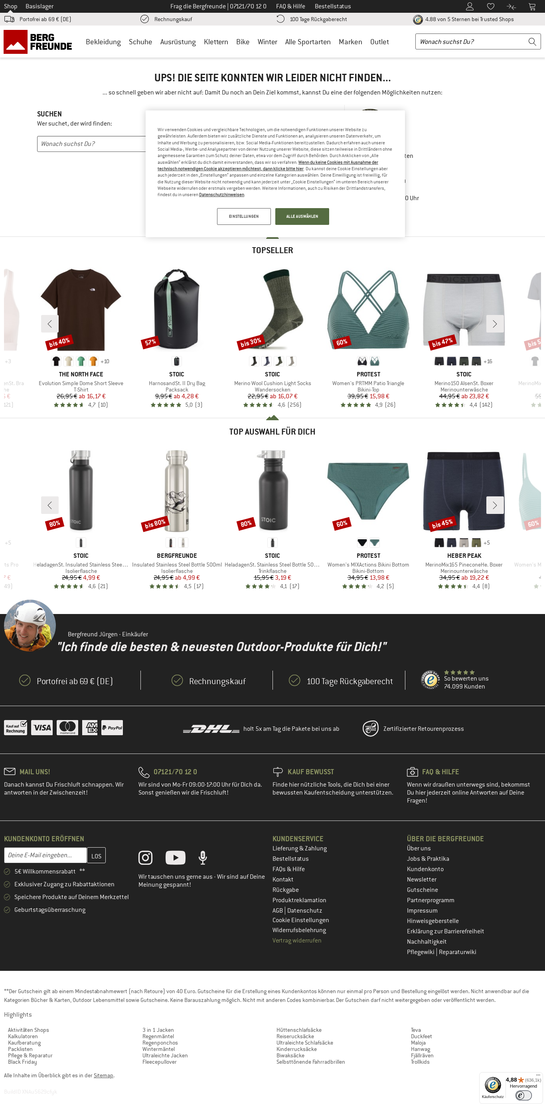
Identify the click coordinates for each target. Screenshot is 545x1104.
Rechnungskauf (173, 19)
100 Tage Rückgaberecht (318, 19)
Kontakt (283, 880)
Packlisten (20, 1049)
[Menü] (538, 1077)
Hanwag (420, 1049)
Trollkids (420, 1061)
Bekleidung (103, 41)
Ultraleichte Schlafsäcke (304, 1042)
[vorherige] (50, 324)
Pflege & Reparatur (30, 1055)
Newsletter (421, 880)
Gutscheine (422, 890)
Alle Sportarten (308, 41)
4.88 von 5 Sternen (469, 19)
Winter (267, 41)
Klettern (216, 41)
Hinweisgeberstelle (433, 921)
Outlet (379, 41)
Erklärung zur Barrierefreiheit (445, 931)
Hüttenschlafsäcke (299, 1029)
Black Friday (22, 1061)
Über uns (419, 848)
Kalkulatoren (23, 1036)
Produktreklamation (299, 900)
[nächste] (495, 324)
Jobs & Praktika (428, 859)
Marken (350, 41)
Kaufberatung (24, 1042)
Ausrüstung (178, 41)
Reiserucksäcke (295, 1036)
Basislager (39, 6)
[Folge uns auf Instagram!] (151, 859)
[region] (275, 173)
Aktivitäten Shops (28, 1029)
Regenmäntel (158, 1036)
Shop (11, 6)
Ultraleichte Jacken (165, 1055)
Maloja (418, 1042)
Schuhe (140, 41)
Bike (243, 41)
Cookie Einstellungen (300, 920)
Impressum (422, 911)
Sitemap (103, 1075)
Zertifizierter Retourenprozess (423, 729)
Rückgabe (285, 890)
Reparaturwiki (457, 952)
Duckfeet (421, 1036)
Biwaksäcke (290, 1055)
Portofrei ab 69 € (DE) (45, 19)
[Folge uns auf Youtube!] (181, 859)
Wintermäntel (158, 1049)
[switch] (523, 1095)
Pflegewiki (421, 952)
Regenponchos (160, 1042)
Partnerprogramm (430, 900)
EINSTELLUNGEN (244, 216)
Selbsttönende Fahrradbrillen (310, 1061)
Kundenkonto (425, 869)
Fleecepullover (159, 1061)
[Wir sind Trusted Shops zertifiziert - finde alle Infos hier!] (431, 680)
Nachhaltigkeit (427, 942)
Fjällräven (422, 1055)
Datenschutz (304, 911)
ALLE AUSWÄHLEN (302, 216)
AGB (278, 911)
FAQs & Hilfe (288, 869)
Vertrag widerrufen (297, 941)
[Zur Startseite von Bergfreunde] (40, 41)
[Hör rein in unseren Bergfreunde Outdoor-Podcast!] (209, 859)
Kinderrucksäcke (296, 1049)
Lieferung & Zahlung (299, 848)
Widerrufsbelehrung (299, 930)
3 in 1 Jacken (158, 1029)
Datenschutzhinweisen (221, 194)
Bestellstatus (290, 859)
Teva (416, 1029)
